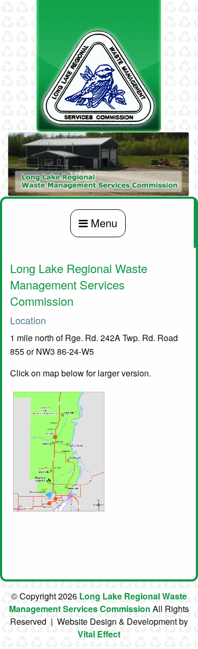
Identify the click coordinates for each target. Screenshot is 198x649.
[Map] (59, 450)
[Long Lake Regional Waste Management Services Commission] (99, 65)
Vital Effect (99, 634)
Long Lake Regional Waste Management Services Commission (98, 602)
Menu (102, 222)
